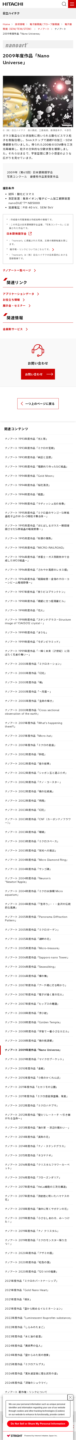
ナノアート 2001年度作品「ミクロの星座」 (31, 745)
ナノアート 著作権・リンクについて (26, 1392)
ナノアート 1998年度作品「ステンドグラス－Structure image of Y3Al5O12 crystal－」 (38, 621)
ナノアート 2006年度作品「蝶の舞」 (27, 976)
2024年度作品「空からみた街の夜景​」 (28, 1355)
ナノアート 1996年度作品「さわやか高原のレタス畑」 (37, 569)
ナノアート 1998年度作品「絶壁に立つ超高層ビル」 (36, 601)
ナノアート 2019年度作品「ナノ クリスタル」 (32, 1231)
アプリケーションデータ (19, 294)
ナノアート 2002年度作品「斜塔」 (26, 754)
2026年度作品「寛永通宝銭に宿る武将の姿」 (32, 1373)
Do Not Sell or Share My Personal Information (38, 1423)
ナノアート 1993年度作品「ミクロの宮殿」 (30, 448)
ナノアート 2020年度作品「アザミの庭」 (30, 1253)
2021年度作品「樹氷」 (18, 1299)
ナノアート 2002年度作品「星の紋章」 (28, 763)
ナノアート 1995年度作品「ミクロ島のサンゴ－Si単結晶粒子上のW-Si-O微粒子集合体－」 (37, 514)
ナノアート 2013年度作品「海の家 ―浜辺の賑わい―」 (38, 1127)
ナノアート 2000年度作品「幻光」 (26, 673)
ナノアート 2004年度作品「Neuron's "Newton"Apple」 (28, 880)
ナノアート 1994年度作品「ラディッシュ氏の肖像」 (36, 503)
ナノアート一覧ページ (17, 270)
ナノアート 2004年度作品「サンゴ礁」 (28, 869)
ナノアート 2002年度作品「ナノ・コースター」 (33, 782)
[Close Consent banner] (70, 1397)
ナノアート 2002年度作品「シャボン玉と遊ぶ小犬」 (36, 773)
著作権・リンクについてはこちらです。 (30, 249)
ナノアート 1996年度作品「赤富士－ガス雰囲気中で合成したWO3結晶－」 (37, 558)
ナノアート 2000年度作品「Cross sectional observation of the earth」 (32, 712)
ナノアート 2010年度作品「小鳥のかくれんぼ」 (33, 1077)
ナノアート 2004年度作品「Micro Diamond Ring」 (37, 859)
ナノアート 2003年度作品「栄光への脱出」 (31, 850)
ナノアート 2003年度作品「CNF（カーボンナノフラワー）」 (38, 821)
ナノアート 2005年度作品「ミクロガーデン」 (32, 929)
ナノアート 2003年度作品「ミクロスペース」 (32, 841)
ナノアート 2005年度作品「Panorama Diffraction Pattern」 (36, 918)
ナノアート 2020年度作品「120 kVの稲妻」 (32, 1271)
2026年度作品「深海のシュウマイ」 (27, 1382)
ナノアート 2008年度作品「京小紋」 (27, 1013)
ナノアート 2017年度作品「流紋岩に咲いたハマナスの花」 (37, 1197)
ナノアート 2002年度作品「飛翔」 (26, 800)
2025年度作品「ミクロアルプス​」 (25, 1364)
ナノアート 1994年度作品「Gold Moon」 (30, 476)
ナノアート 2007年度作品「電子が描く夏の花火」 (35, 994)
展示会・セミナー (15, 305)
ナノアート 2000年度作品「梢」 (24, 682)
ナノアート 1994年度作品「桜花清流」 (28, 485)
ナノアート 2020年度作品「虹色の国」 (28, 1262)
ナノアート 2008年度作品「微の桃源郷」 (30, 1040)
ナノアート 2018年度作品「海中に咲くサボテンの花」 (37, 1209)
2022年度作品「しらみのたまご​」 (25, 1327)
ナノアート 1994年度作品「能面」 (25, 494)
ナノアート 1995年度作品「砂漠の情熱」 (29, 538)
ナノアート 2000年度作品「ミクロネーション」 (34, 663)
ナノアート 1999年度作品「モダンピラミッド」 (33, 641)
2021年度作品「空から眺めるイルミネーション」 (34, 1308)
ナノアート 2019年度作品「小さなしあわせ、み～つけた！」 (37, 1220)
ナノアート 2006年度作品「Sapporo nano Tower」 (37, 957)
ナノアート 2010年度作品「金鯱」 (25, 1068)
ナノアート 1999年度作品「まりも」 (26, 632)
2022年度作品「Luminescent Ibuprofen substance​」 (38, 1318)
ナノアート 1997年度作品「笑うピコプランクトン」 (36, 591)
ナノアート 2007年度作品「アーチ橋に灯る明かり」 (36, 985)
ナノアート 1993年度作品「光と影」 (26, 438)
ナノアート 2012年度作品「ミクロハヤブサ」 (32, 1105)
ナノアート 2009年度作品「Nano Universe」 (33, 1050)
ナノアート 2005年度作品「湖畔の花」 (28, 939)
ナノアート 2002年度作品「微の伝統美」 (30, 791)
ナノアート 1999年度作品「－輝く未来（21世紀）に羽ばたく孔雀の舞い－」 (37, 652)
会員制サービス (13, 329)
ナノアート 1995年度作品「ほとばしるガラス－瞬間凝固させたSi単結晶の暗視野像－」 (37, 527)
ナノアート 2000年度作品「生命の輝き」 (30, 701)
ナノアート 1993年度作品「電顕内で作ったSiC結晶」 (37, 466)
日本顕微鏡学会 (17, 233)
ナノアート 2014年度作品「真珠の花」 (28, 1137)
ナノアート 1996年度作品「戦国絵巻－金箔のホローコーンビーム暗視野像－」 (37, 580)
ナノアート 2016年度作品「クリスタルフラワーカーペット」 (37, 1166)
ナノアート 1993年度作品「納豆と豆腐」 (29, 457)
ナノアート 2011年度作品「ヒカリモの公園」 (31, 1087)
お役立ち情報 (12, 299)
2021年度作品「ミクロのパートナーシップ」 (32, 1280)
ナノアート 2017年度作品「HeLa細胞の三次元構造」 (36, 1186)
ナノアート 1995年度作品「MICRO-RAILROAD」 (35, 547)
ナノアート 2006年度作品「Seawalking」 (31, 966)
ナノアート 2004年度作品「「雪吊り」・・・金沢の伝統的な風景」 (38, 905)
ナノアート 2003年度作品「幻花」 (26, 810)
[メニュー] (72, 4)
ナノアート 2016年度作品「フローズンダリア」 (33, 1177)
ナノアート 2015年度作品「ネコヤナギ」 (29, 1155)
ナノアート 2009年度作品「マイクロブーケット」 (35, 1059)
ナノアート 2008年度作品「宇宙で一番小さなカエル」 (38, 1031)
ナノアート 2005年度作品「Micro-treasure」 (33, 948)
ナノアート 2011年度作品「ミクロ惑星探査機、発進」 (37, 1096)
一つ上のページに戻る (40, 404)
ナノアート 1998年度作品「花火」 (25, 610)
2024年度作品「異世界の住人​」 (24, 1345)
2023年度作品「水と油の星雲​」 (24, 1336)
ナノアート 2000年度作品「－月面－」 (28, 691)
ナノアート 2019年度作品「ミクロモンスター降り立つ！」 (36, 1242)
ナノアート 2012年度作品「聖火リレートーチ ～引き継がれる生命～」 (38, 1116)
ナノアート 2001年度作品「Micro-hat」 (29, 735)
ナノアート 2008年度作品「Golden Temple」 (33, 1022)
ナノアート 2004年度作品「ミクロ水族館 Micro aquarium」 (34, 893)
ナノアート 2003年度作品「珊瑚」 (26, 832)
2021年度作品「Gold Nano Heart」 (27, 1290)
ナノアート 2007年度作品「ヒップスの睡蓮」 (32, 1003)
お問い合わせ (34, 374)
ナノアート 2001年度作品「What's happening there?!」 (33, 724)
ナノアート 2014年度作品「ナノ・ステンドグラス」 (36, 1146)
